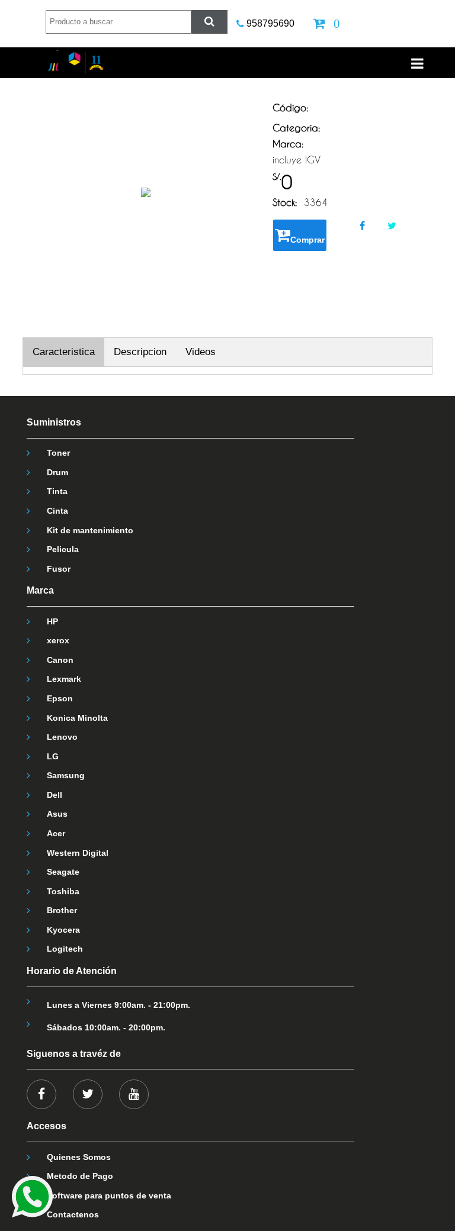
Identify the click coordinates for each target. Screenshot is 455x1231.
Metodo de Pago (80, 1176)
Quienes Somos (79, 1157)
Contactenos (73, 1214)
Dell (54, 795)
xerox (58, 640)
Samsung (66, 775)
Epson (60, 698)
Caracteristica (64, 351)
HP (52, 621)
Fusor (59, 568)
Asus (57, 813)
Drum (57, 472)
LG (53, 756)
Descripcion (140, 351)
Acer (56, 833)
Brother (62, 910)
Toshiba (63, 891)
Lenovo (62, 737)
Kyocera (63, 929)
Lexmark (64, 679)
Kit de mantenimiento (90, 530)
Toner (58, 452)
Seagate (63, 871)
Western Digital (77, 853)
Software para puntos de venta (109, 1195)
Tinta (57, 491)
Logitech (65, 948)
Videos (200, 351)
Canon (60, 660)
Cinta (57, 510)
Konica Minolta (77, 718)
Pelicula (63, 549)
